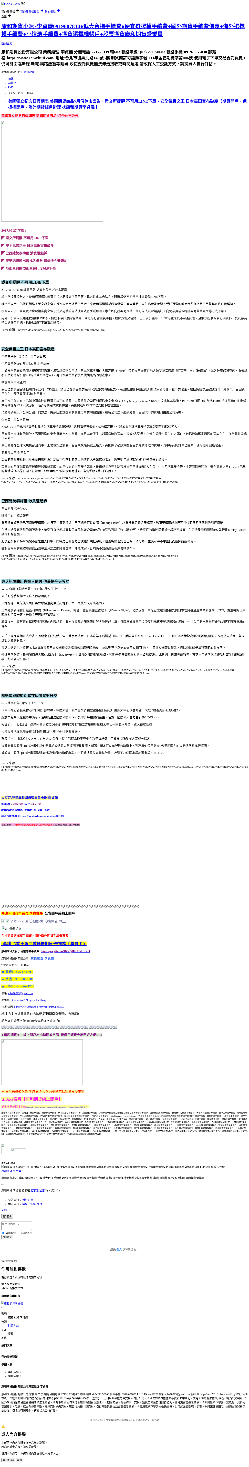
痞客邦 (34, 1190)
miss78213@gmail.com (20, 993)
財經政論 (29, 72)
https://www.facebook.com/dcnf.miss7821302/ (39, 1006)
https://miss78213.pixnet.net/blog (28, 1000)
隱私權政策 (143, 1420)
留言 (42, 1190)
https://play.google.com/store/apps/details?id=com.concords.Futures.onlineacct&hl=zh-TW (57, 1107)
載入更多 (7, 1216)
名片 (11, 87)
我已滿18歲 (8, 1460)
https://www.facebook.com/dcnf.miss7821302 (43, 816)
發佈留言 (7, 1237)
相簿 (11, 78)
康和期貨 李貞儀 (11, 1171)
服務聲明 (156, 1420)
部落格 (12, 82)
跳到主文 (6, 43)
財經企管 (27, 1200)
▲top (4, 1209)
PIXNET (99, 1420)
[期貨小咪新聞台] (32, 1204)
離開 (19, 1460)
